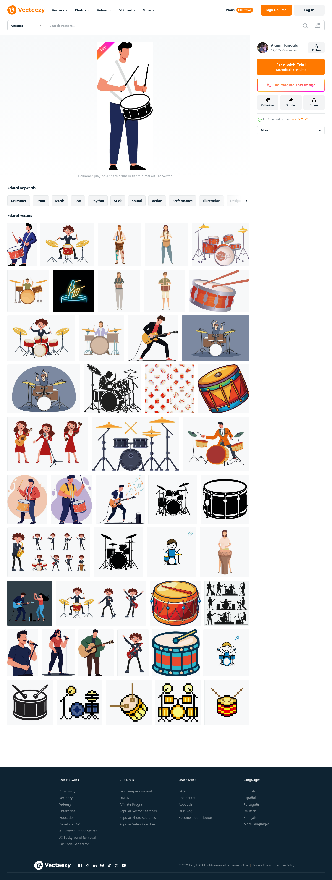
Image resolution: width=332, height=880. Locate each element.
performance (182, 201)
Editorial (125, 10)
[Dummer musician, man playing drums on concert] (216, 444)
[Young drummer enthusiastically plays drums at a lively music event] (41, 338)
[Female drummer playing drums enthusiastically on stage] (101, 338)
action (157, 201)
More (147, 10)
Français (250, 817)
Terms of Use (239, 865)
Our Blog (185, 811)
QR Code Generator (74, 844)
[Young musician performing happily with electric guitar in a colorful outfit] (133, 652)
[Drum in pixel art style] (129, 702)
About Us (186, 804)
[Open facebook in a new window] (80, 865)
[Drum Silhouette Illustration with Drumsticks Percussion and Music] (30, 702)
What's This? (300, 119)
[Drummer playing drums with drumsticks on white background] (28, 291)
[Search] (305, 25)
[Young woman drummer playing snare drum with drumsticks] (119, 291)
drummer (18, 201)
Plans (230, 10)
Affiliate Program (132, 804)
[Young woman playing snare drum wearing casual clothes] (166, 244)
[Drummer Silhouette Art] (112, 388)
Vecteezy (66, 798)
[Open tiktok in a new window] (109, 865)
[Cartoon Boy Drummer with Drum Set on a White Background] (171, 552)
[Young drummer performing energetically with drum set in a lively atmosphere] (67, 244)
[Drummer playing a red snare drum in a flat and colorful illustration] (22, 244)
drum (40, 201)
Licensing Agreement (136, 791)
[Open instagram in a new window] (87, 865)
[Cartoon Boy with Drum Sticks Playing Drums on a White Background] (226, 652)
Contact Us (187, 798)
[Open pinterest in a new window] (102, 865)
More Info (267, 130)
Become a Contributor (195, 817)
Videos (102, 10)
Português (251, 804)
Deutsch (250, 811)
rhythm (97, 201)
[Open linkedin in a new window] (95, 865)
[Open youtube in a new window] (124, 865)
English (249, 791)
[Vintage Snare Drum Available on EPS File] (223, 388)
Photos (80, 10)
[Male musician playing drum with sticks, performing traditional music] (119, 244)
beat (77, 201)
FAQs (182, 791)
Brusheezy (67, 791)
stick (118, 201)
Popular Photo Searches (138, 817)
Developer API (70, 824)
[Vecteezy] (26, 10)
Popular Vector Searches (138, 811)
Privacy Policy (261, 865)
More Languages (256, 824)
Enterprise (67, 811)
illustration (211, 201)
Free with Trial (291, 67)
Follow (316, 50)
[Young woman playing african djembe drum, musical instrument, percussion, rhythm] (224, 552)
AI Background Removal (77, 837)
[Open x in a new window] (116, 865)
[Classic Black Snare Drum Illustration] (225, 499)
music (59, 201)
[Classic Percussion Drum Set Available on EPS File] (175, 603)
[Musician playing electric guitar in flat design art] (120, 499)
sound (137, 201)
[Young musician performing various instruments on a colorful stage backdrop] (48, 552)
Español (250, 798)
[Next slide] (242, 200)
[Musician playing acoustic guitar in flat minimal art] (96, 652)
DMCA (124, 798)
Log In (309, 10)
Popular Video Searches (138, 824)
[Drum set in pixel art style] (79, 702)
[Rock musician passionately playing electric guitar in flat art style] (153, 338)
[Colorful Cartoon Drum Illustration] (176, 652)
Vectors (58, 10)
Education (67, 817)
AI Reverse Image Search (78, 831)
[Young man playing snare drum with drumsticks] (164, 291)
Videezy (65, 804)
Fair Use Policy (284, 865)
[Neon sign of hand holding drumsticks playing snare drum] (73, 291)
